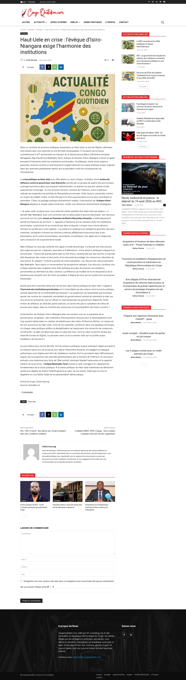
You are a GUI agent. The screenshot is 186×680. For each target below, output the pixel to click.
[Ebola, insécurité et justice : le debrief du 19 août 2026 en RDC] (144, 178)
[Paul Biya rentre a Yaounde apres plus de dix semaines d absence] (68, 491)
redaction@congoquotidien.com (87, 657)
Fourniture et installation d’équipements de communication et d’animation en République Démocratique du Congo (144, 262)
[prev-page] (22, 516)
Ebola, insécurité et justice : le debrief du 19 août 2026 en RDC (142, 199)
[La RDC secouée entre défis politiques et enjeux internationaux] (128, 44)
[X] (156, 2)
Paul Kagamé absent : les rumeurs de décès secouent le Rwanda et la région (149, 106)
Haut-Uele (32, 402)
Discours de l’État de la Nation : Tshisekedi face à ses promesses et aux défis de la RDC (151, 75)
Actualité (31, 29)
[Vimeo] (160, 2)
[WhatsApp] (54, 67)
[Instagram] (152, 2)
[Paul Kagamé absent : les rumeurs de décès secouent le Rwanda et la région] (128, 107)
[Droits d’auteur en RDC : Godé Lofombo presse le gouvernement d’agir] (35, 491)
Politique (39, 29)
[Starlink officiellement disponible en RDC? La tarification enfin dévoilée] (128, 121)
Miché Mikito (136, 322)
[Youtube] (164, 2)
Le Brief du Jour (127, 193)
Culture (23, 501)
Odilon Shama (138, 248)
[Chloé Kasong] (22, 60)
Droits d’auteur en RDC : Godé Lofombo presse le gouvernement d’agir (33, 507)
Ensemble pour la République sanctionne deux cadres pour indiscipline (96, 507)
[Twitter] (131, 635)
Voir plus (142, 86)
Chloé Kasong (31, 60)
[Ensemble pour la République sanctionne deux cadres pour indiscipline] (100, 491)
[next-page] (26, 516)
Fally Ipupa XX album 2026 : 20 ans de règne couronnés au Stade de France (151, 135)
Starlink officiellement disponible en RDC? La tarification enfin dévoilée (150, 121)
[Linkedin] (61, 67)
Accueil (23, 29)
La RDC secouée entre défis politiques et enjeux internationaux (148, 44)
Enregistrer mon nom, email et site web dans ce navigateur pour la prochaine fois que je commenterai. (69, 581)
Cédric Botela (127, 205)
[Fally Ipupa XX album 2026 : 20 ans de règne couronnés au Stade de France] (128, 136)
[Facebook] (149, 2)
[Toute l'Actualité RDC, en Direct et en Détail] (42, 13)
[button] (162, 22)
